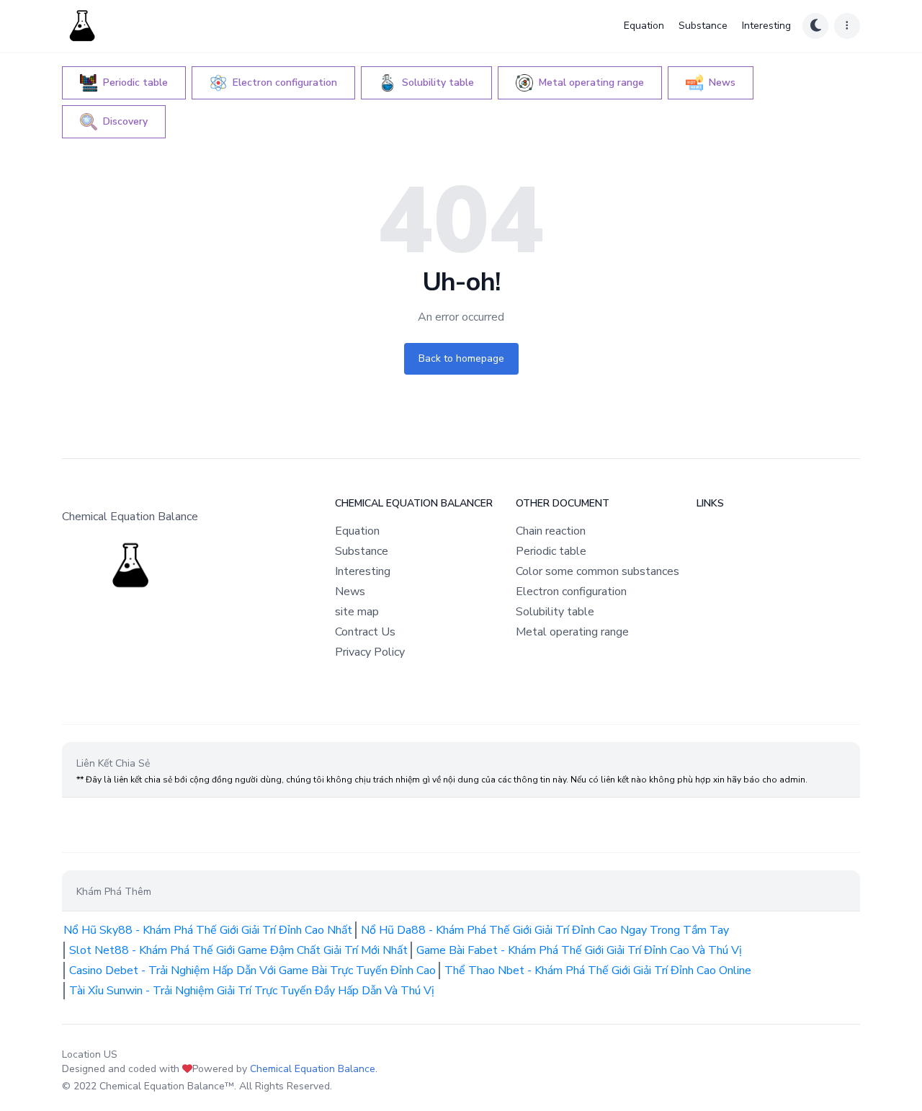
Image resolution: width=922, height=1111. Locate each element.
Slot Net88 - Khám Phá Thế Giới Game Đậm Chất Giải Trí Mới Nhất (238, 950)
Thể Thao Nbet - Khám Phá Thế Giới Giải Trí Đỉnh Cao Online (597, 970)
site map (357, 612)
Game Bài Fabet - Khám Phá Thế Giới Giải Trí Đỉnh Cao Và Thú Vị (579, 950)
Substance (703, 25)
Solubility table (555, 612)
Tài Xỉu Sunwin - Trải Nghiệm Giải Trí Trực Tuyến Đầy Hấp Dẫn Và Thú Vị (251, 991)
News (350, 591)
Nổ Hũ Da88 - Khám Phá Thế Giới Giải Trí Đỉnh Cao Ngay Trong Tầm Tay (545, 930)
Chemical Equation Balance (312, 1069)
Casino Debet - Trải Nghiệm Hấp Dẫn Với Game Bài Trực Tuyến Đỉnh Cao (252, 970)
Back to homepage (461, 358)
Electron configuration (571, 591)
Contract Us (365, 632)
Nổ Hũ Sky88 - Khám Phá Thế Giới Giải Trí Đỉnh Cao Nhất (207, 930)
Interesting (766, 25)
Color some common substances (597, 571)
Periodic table (551, 551)
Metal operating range (572, 632)
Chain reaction (551, 531)
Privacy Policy (370, 652)
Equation (644, 25)
